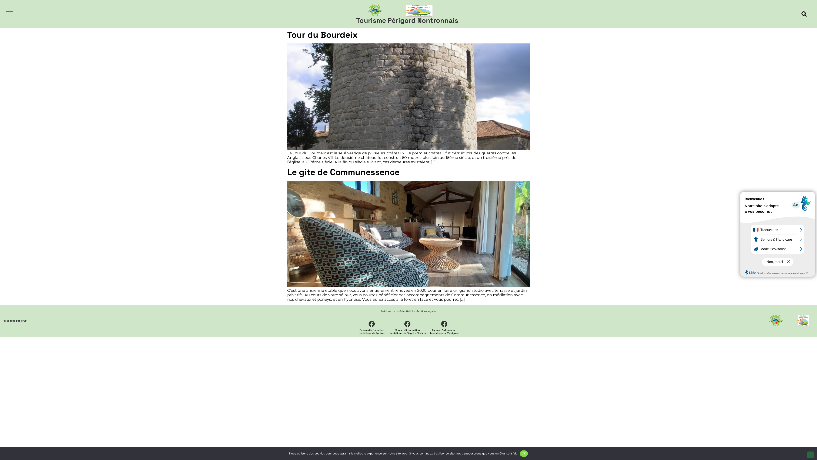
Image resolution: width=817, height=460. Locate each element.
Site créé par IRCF (15, 320)
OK (524, 453)
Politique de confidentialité (396, 311)
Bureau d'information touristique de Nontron (372, 331)
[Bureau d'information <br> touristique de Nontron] (372, 324)
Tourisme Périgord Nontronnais (407, 20)
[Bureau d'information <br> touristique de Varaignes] (444, 324)
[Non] (810, 454)
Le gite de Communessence (343, 172)
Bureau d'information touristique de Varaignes (444, 331)
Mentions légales (426, 311)
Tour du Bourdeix (322, 34)
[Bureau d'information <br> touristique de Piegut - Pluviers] (407, 324)
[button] (804, 14)
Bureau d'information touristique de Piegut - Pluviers (407, 331)
